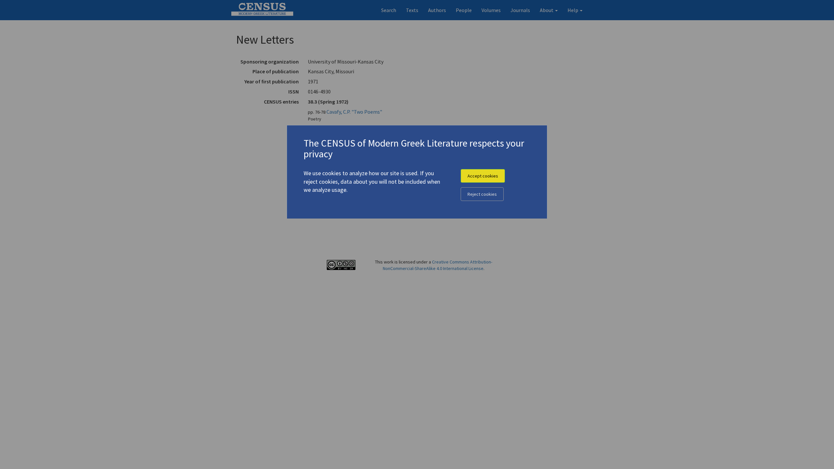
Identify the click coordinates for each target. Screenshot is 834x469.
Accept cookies (482, 176)
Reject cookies (482, 194)
